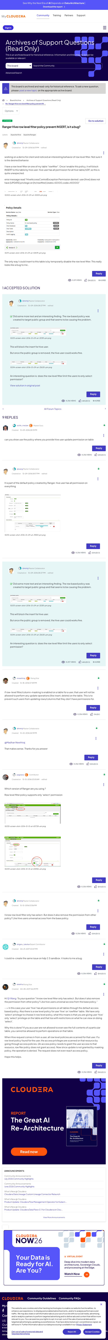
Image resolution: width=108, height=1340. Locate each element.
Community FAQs (70, 1298)
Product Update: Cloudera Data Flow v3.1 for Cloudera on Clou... (33, 1209)
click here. (5, 1334)
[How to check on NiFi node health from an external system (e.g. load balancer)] (3, 409)
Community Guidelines (41, 1298)
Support (81, 15)
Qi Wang (11, 998)
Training (57, 15)
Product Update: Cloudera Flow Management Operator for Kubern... (35, 1202)
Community (43, 15)
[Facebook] (3, 1310)
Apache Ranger (29, 135)
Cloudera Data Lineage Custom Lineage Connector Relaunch (32, 1194)
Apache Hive (16, 135)
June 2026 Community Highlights (19, 1186)
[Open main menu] (105, 27)
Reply (99, 273)
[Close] (101, 1304)
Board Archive (15, 100)
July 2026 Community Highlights (18, 1178)
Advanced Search (14, 72)
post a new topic (28, 90)
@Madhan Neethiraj (14, 742)
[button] (102, 152)
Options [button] (9, 110)
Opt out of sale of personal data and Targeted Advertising (27, 1332)
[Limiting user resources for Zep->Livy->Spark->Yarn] (105, 409)
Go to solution (95, 120)
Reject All (72, 1332)
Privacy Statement (84, 1324)
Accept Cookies (92, 1332)
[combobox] (67, 66)
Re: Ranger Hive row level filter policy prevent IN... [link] (25, 104)
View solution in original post (25, 385)
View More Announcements (54, 1217)
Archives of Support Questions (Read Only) (44, 100)
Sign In (8, 27)
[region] (56, 1320)
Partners (69, 15)
